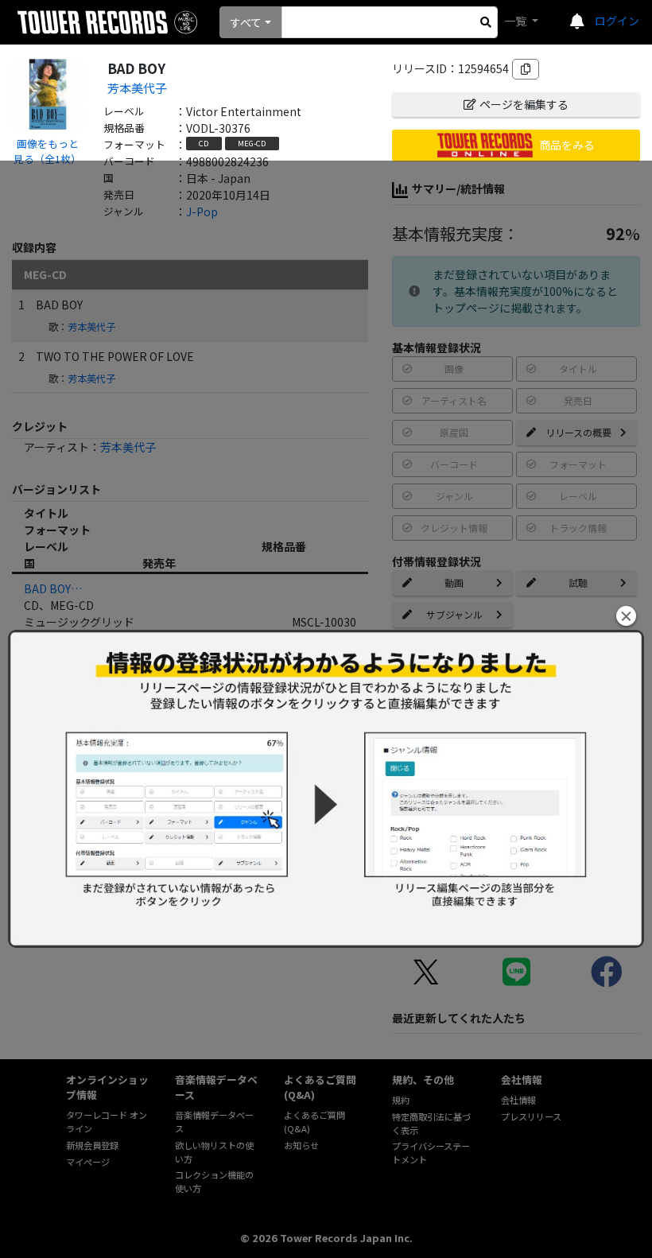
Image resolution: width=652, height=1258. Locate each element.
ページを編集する (524, 104)
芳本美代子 (137, 87)
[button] (626, 616)
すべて (246, 22)
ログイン (617, 21)
